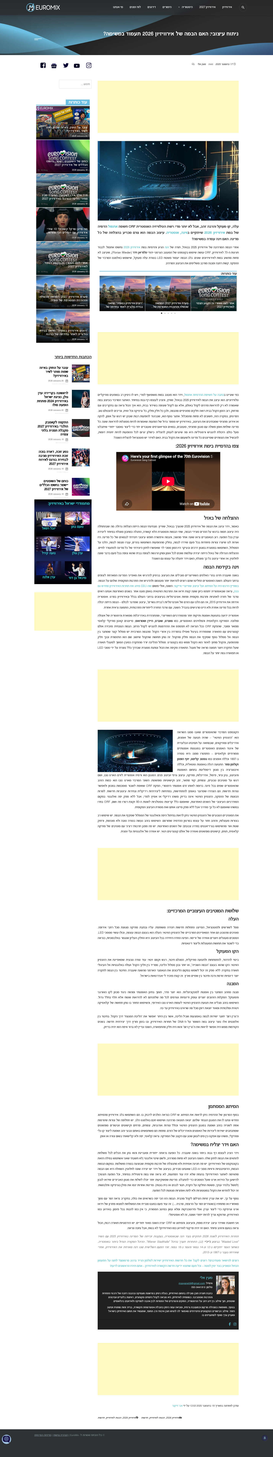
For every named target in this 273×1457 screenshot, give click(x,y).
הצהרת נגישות (60, 1435)
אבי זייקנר (177, 1406)
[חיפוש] (243, 7)
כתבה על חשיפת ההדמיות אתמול (204, 395)
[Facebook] (229, 1324)
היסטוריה (185, 7)
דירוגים (151, 7)
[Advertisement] (168, 107)
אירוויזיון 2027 (207, 7)
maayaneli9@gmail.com (192, 1283)
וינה (167, 247)
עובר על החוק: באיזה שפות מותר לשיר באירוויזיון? (53, 372)
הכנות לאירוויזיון (157, 1418)
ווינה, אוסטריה (177, 233)
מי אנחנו (118, 7)
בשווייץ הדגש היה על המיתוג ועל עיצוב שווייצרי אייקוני (206, 586)
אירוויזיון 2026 (214, 233)
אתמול (113, 227)
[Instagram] (235, 1324)
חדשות (144, 1418)
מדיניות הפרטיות (42, 1435)
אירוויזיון (227, 7)
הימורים (166, 7)
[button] (175, 313)
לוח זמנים (135, 7)
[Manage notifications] (265, 1438)
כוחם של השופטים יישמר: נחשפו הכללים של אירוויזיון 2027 (54, 485)
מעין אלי (201, 64)
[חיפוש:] (75, 84)
